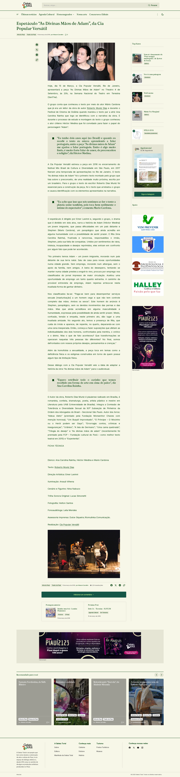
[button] (17, 14)
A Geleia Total (60, 743)
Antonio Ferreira (61, 715)
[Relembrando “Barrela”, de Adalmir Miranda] (108, 702)
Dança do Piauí (33, 719)
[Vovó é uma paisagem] (137, 78)
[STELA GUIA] (137, 134)
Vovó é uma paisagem (152, 74)
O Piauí (67, 614)
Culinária (82, 747)
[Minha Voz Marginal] (137, 116)
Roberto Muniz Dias (97, 108)
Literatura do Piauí (62, 719)
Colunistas (81, 715)
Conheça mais (85, 743)
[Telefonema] (137, 97)
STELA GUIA (149, 130)
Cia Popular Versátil (69, 524)
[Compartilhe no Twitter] (36, 49)
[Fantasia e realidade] (71, 702)
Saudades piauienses (150, 133)
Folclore (60, 614)
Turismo (99, 743)
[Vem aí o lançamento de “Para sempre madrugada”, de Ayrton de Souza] (137, 58)
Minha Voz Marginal (151, 112)
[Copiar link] (36, 59)
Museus (99, 751)
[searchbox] (94, 5)
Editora (146, 63)
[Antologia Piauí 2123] (148, 337)
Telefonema (148, 93)
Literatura (147, 77)
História (81, 755)
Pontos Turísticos (102, 747)
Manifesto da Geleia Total (63, 755)
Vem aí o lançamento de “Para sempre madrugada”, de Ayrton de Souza (153, 57)
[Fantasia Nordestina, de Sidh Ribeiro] (33, 702)
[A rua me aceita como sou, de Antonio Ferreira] (146, 702)
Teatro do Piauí (31, 34)
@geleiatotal (146, 148)
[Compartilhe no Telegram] (36, 54)
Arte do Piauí (21, 34)
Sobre (56, 747)
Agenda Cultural (93, 612)
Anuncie (18, 774)
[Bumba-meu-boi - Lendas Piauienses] (63, 611)
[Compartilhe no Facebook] (36, 44)
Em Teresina (104, 612)
